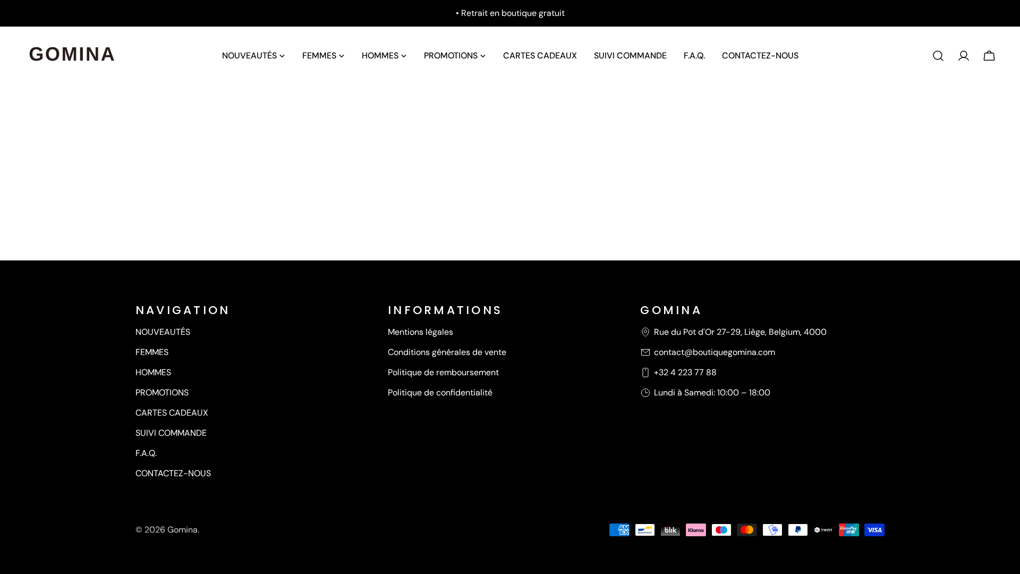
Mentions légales (420, 331)
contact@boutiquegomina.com (714, 352)
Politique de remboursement (443, 372)
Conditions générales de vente (447, 352)
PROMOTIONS (162, 392)
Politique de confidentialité (440, 392)
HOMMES (153, 372)
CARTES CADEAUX (171, 412)
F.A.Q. (146, 453)
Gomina (182, 529)
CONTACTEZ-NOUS (173, 473)
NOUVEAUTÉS (162, 331)
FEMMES (151, 352)
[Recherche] (938, 55)
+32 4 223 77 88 (685, 372)
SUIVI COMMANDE (171, 432)
